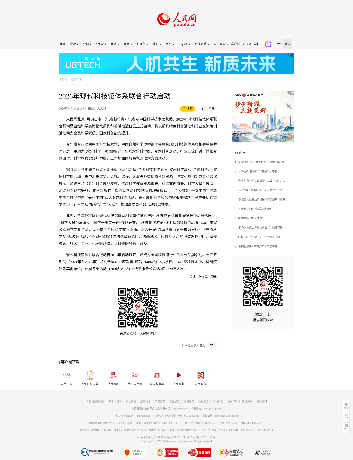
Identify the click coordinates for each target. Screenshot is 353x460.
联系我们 (261, 401)
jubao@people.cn (213, 408)
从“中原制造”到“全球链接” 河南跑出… (260, 171)
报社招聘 (131, 401)
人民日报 (66, 384)
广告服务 (160, 401)
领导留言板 (156, 384)
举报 (257, 44)
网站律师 (232, 401)
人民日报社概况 (95, 401)
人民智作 (200, 384)
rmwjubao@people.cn (226, 415)
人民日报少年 (90, 384)
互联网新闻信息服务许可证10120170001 (109, 423)
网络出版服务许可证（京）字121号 (197, 430)
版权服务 (189, 401)
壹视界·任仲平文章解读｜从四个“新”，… (261, 180)
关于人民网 (115, 401)
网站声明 (218, 401)
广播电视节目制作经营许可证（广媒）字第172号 (209, 423)
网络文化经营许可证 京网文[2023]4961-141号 (149, 430)
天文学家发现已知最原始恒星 (255, 208)
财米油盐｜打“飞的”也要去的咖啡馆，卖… (262, 162)
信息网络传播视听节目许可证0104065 (100, 430)
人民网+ (113, 384)
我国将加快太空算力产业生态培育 (258, 246)
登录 (288, 44)
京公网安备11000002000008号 (257, 430)
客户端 (235, 44)
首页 (62, 44)
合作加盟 (174, 401)
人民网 (63, 79)
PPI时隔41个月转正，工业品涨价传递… (260, 237)
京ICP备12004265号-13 (253, 423)
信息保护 (247, 401)
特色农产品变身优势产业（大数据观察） (261, 227)
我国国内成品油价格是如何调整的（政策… (263, 199)
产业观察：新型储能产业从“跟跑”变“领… (261, 190)
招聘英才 (145, 401)
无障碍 (247, 44)
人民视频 (179, 384)
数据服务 (203, 401)
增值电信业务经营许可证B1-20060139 (157, 423)
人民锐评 (101, 44)
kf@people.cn (143, 415)
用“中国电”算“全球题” (250, 218)
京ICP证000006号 (228, 430)
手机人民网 (135, 384)
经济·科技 (76, 79)
